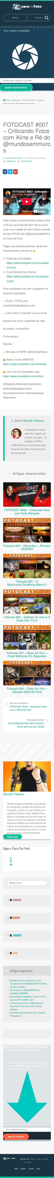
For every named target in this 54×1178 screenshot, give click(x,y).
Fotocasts (26, 161)
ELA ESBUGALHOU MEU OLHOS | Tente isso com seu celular (26, 723)
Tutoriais (17, 935)
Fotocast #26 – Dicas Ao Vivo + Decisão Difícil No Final (27, 690)
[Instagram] (11, 865)
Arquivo (23, 1168)
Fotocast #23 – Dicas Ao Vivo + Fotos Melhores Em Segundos (27, 654)
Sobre (16, 1168)
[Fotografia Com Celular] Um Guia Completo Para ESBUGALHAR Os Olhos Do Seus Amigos (28, 983)
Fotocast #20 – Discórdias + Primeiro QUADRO (27, 547)
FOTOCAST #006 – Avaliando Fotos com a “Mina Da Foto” (28, 706)
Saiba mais (12, 836)
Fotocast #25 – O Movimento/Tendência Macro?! (27, 583)
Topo (38, 1168)
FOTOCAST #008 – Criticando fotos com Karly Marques (27, 511)
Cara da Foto (24, 1159)
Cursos (16, 918)
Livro (15, 953)
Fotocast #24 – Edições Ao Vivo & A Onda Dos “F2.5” (27, 618)
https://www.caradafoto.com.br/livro (23, 376)
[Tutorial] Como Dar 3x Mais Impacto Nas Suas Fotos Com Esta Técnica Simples (26, 1006)
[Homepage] (27, 7)
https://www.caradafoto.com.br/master (25, 364)
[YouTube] (11, 861)
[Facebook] (10, 858)
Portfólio (17, 900)
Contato (31, 1168)
